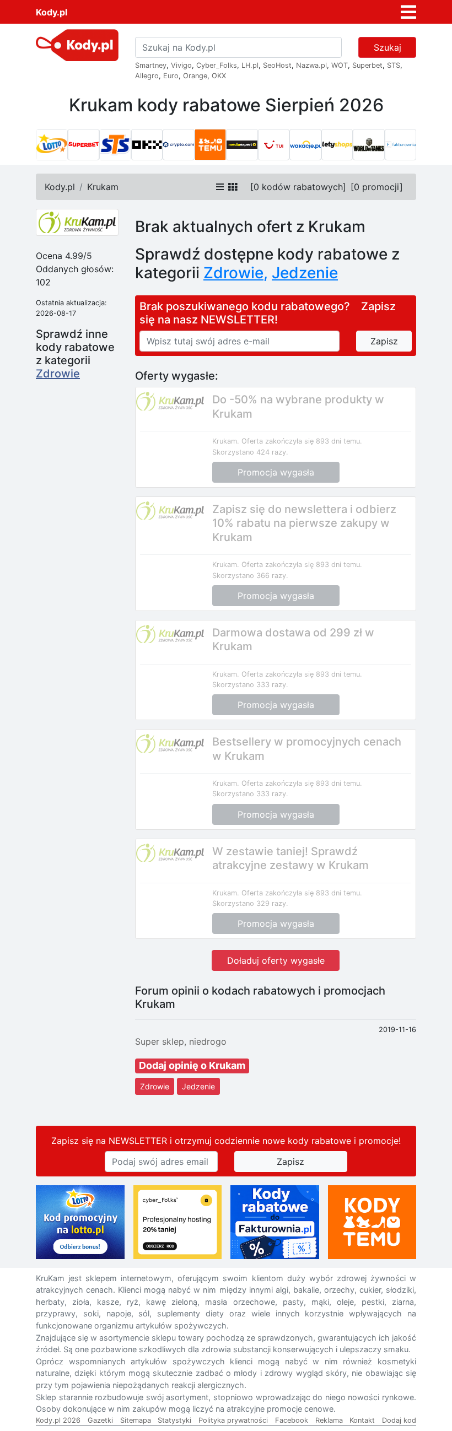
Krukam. (225, 441)
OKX (219, 76)
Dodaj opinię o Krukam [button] (192, 1065)
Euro (171, 76)
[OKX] (147, 145)
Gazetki (100, 1420)
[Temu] (211, 145)
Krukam (103, 186)
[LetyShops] (337, 145)
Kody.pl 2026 (58, 1420)
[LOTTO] (52, 145)
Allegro (147, 76)
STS (393, 65)
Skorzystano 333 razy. (250, 685)
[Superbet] (84, 145)
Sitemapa (135, 1420)
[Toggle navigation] (408, 12)
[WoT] (369, 145)
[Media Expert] (242, 145)
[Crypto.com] (179, 145)
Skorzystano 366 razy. (250, 575)
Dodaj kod (399, 1420)
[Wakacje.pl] (305, 145)
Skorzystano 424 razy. (250, 452)
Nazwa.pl (311, 65)
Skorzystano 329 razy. (250, 903)
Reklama (329, 1420)
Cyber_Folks (216, 65)
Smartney (150, 65)
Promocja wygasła (276, 472)
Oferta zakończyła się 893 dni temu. (301, 441)
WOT (339, 65)
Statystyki (174, 1420)
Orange (195, 76)
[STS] (115, 145)
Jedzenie (198, 1086)
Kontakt (362, 1420)
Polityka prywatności (233, 1420)
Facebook (291, 1420)
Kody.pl (51, 12)
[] (298, 186)
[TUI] (274, 145)
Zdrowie (58, 373)
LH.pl (250, 65)
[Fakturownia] (401, 145)
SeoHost (277, 65)
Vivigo (181, 65)
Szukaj (387, 47)
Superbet (367, 65)
